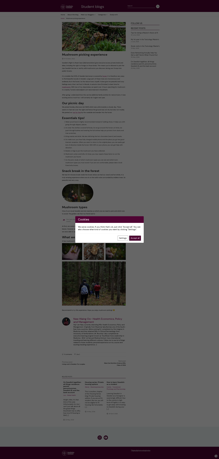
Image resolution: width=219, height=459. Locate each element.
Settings (123, 238)
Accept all (135, 238)
